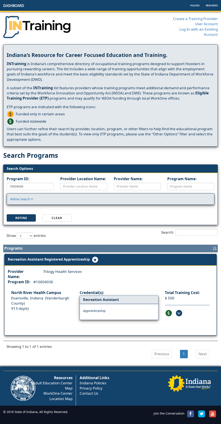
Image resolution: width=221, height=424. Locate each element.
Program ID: (18, 178)
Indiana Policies (93, 382)
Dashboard (13, 5)
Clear (57, 218)
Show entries (26, 235)
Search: (167, 232)
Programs (13, 248)
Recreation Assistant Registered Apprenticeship (50, 259)
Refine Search (20, 199)
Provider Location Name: (83, 178)
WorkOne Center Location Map (58, 396)
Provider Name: (128, 178)
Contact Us (89, 393)
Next (203, 353)
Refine (21, 218)
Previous (161, 353)
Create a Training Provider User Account (195, 21)
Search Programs (30, 155)
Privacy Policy (91, 388)
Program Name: (182, 178)
